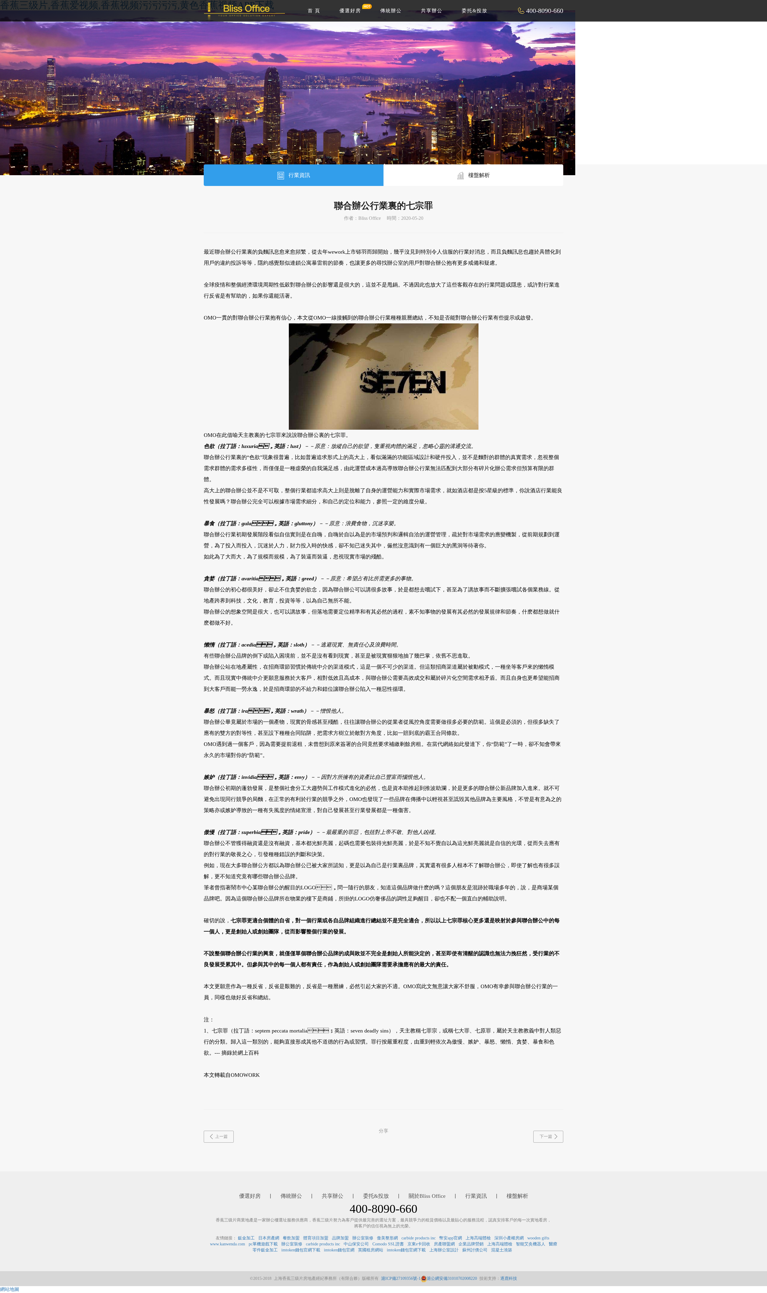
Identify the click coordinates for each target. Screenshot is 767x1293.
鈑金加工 (246, 1238)
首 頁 (314, 10)
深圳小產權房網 (509, 1238)
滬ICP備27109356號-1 (401, 1278)
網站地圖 (9, 1289)
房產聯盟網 (444, 1244)
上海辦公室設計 (444, 1250)
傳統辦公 (391, 10)
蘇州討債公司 (474, 1250)
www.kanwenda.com (227, 1244)
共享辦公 (432, 10)
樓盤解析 (478, 175)
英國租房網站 (370, 1250)
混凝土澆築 (501, 1250)
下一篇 (546, 1136)
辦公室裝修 (362, 1238)
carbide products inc (418, 1238)
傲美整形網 (387, 1238)
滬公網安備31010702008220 (452, 1278)
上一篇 (221, 1136)
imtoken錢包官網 (339, 1250)
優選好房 (350, 10)
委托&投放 (474, 10)
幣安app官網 (450, 1238)
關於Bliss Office (427, 1196)
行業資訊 (298, 175)
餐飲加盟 (291, 1238)
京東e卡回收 (418, 1244)
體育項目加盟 (315, 1238)
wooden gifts (538, 1238)
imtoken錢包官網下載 (300, 1250)
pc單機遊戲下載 (263, 1244)
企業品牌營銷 (471, 1244)
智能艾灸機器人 (530, 1244)
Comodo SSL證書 (388, 1244)
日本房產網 (268, 1238)
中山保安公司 (356, 1244)
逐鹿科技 (508, 1278)
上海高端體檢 (478, 1238)
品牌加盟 (340, 1238)
